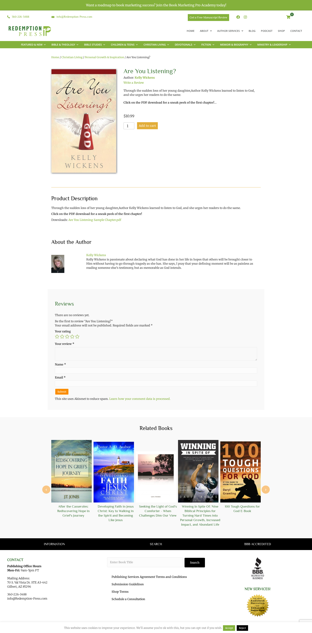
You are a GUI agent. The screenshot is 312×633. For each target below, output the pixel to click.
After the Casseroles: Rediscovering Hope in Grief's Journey (73, 510)
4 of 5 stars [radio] (72, 336)
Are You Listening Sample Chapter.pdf (94, 220)
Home (55, 57)
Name (60, 364)
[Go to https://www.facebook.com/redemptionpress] (238, 17)
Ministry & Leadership (272, 44)
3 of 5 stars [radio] (67, 336)
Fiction (206, 44)
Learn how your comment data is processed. (139, 399)
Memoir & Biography (234, 44)
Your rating (63, 331)
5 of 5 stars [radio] (77, 336)
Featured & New (31, 44)
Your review (64, 344)
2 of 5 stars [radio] (62, 336)
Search (195, 562)
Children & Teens (123, 44)
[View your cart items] (288, 17)
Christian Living (155, 44)
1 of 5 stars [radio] (57, 336)
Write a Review (134, 82)
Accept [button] (229, 628)
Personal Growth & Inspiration (104, 57)
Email (60, 377)
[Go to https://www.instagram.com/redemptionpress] (245, 17)
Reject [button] (242, 628)
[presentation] (46, 490)
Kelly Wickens (145, 77)
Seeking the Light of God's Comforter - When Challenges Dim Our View (158, 510)
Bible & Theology (63, 44)
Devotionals (183, 44)
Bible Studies (93, 44)
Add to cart (147, 125)
